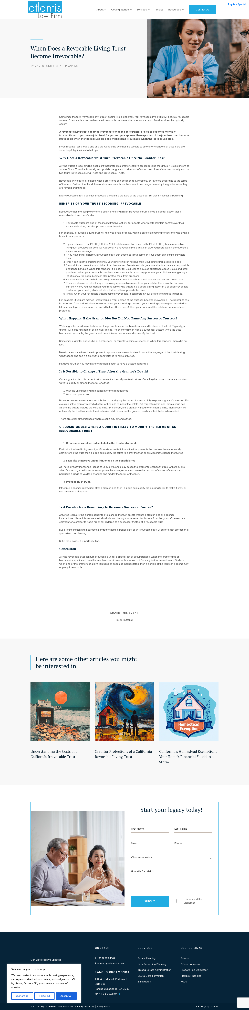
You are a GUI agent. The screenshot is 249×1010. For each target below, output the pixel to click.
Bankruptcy (144, 981)
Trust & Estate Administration (154, 969)
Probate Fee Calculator (194, 969)
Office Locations (190, 964)
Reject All (44, 995)
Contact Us (202, 9)
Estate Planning (66, 66)
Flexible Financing (191, 975)
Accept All (66, 995)
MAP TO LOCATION (106, 993)
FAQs (184, 981)
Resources (174, 9)
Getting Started (120, 9)
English (232, 4)
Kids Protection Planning (152, 964)
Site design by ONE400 (207, 1006)
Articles (159, 9)
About (100, 9)
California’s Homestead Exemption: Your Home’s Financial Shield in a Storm (188, 757)
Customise (22, 995)
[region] (44, 983)
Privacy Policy (103, 1006)
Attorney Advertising (85, 1006)
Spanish (242, 4)
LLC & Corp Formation (151, 975)
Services (142, 9)
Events (185, 958)
